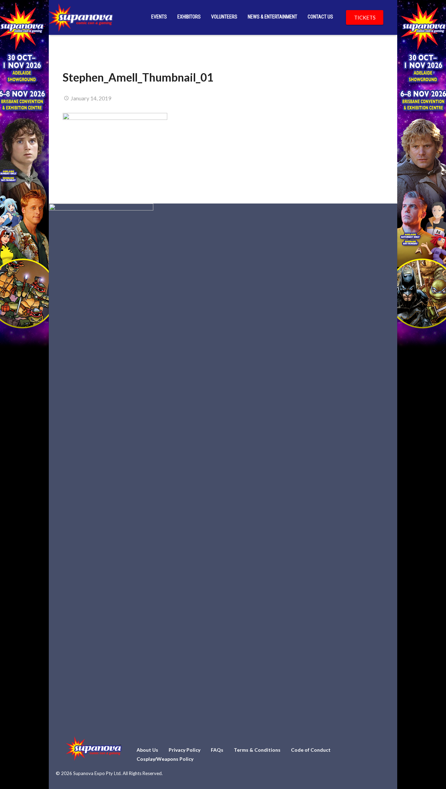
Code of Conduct (311, 750)
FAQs (217, 750)
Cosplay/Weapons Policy (165, 759)
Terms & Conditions (257, 750)
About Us (147, 750)
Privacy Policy (184, 750)
